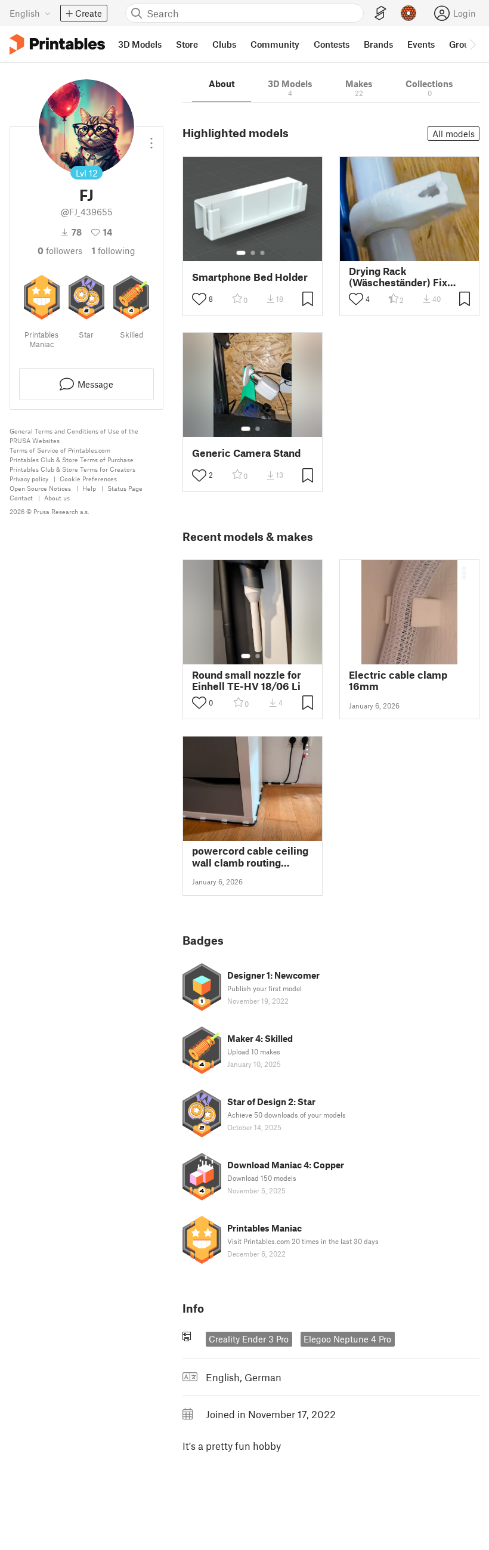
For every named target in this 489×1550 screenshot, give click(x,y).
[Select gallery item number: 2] (252, 252)
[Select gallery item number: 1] (241, 252)
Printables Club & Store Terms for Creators (72, 469)
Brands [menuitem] (378, 44)
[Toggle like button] (199, 299)
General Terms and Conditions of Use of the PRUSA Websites (74, 435)
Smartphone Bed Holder (250, 277)
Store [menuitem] (187, 44)
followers (60, 250)
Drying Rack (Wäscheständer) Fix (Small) (398, 276)
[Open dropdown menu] (151, 138)
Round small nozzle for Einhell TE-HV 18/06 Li (246, 680)
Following (113, 250)
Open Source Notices (40, 488)
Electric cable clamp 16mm (398, 680)
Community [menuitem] (274, 44)
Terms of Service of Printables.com (60, 450)
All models (453, 133)
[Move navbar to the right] (472, 44)
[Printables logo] (57, 44)
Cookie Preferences (88, 478)
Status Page (125, 488)
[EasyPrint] (380, 13)
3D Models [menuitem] (140, 44)
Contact (21, 498)
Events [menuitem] (421, 44)
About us (57, 498)
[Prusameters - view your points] (408, 13)
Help (89, 488)
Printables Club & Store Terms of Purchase (72, 459)
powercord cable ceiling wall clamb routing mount (250, 856)
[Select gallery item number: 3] (262, 252)
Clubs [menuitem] (224, 44)
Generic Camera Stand (246, 453)
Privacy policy (29, 478)
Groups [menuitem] (464, 44)
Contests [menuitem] (331, 44)
